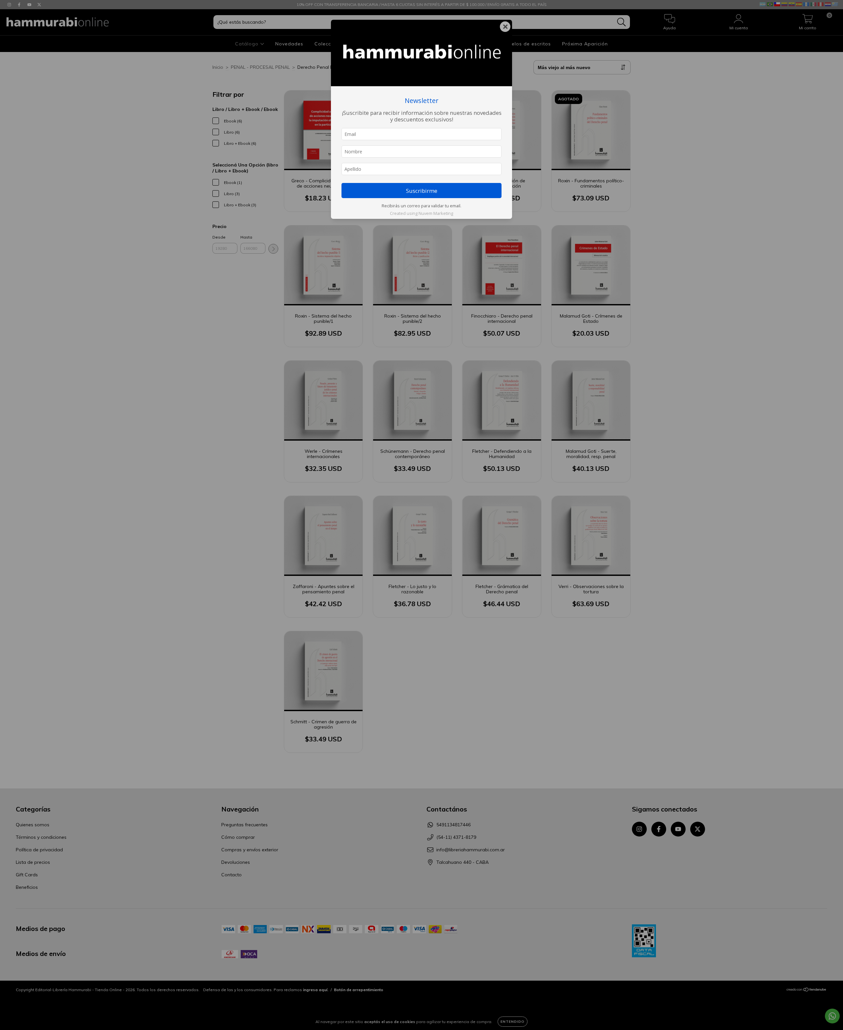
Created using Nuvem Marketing (421, 213)
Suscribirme (421, 190)
